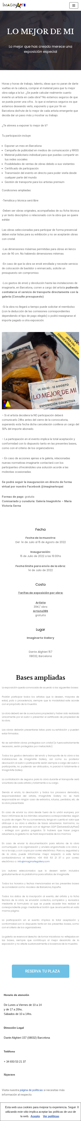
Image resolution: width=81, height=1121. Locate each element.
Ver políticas (51, 1116)
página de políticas (31, 1090)
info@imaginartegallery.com (34, 861)
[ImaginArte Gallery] (14, 5)
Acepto (35, 1116)
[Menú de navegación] (73, 5)
